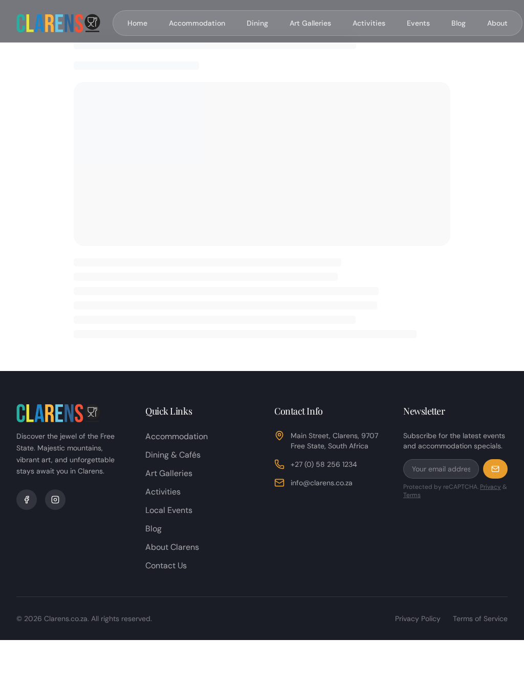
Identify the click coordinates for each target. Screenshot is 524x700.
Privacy (490, 487)
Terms (412, 495)
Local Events (168, 510)
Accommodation (197, 23)
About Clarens (172, 547)
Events (418, 23)
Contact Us (166, 565)
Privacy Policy (418, 618)
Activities (369, 23)
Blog (458, 23)
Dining (257, 23)
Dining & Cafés (173, 454)
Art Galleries (310, 23)
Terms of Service (480, 618)
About (497, 23)
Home (137, 23)
